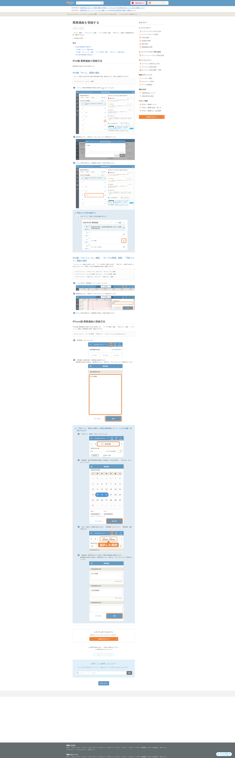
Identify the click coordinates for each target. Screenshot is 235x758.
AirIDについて (91, 749)
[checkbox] (98, 654)
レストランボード (81, 749)
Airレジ (68, 747)
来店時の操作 (146, 41)
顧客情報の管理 (147, 47)
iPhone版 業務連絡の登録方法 (84, 54)
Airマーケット (71, 749)
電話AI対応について (148, 93)
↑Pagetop (229, 746)
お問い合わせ (104, 683)
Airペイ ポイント (93, 747)
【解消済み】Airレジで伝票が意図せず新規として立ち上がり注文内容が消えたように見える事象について (112, 8)
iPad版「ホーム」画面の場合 (85, 49)
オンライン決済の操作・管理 (151, 70)
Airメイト (125, 747)
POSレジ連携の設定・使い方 (151, 107)
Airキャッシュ (163, 747)
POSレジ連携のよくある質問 (151, 111)
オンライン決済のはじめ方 (151, 64)
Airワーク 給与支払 (153, 747)
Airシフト (118, 747)
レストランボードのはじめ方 (108, 14)
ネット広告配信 (147, 85)
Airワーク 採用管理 (141, 747)
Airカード (132, 747)
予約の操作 (145, 37)
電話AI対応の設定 (148, 96)
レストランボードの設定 (150, 34)
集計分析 (145, 44)
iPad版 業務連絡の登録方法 (83, 47)
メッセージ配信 (147, 78)
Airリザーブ (110, 747)
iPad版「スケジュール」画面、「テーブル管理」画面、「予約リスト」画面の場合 (100, 52)
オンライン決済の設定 (149, 67)
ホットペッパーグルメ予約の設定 (153, 55)
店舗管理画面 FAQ (140, 3)
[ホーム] (70, 3)
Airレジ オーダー (76, 747)
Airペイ (84, 747)
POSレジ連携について (149, 104)
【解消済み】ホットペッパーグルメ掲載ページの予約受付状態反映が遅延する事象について (108, 10)
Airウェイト (102, 747)
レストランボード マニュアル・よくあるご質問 (83, 14)
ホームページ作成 (148, 81)
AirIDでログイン (103, 639)
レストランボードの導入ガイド (128, 14)
